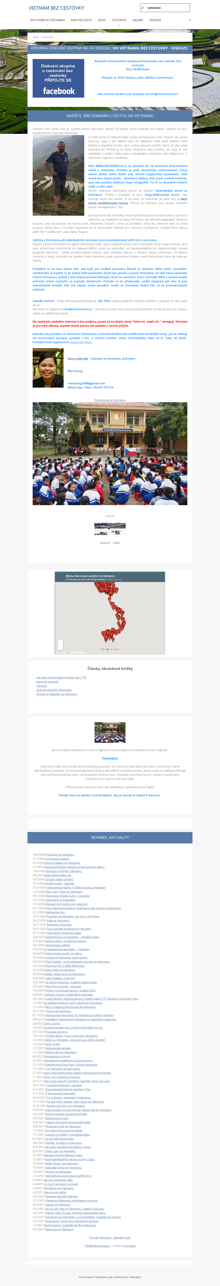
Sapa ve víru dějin (55, 1192)
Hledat (143, 8)
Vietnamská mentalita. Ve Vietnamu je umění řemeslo (79, 1015)
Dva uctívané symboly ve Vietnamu (69, 929)
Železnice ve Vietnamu (59, 1229)
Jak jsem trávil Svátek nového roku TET (61, 677)
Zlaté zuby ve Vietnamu (60, 1151)
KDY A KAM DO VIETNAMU (47, 20)
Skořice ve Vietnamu (58, 1172)
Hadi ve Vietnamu (58, 920)
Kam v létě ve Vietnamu (60, 970)
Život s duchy (52, 1023)
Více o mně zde (78, 358)
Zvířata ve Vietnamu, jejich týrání (66, 957)
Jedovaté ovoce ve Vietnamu (63, 1167)
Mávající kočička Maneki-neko (63, 1155)
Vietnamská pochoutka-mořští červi (68, 1176)
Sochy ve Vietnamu (59, 1011)
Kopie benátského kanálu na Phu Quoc (69, 1159)
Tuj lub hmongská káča (59, 1139)
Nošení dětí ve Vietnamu (61, 1052)
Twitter (116, 542)
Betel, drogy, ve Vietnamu (61, 1163)
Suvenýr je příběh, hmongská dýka (67, 1135)
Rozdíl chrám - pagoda (60, 883)
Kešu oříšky (53, 1044)
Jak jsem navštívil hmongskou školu (68, 1147)
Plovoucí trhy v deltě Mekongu (64, 966)
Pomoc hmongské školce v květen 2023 (70, 990)
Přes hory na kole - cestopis (63, 986)
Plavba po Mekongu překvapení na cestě (71, 1200)
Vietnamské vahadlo (58, 1048)
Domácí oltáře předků (59, 879)
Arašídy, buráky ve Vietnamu (63, 1143)
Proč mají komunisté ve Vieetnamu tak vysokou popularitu (83, 908)
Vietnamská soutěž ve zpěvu (63, 953)
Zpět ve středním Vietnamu (54, 690)
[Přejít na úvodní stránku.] (56, 8)
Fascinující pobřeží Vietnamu (63, 871)
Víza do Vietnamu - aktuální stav (110, 1238)
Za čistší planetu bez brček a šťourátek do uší (73, 1027)
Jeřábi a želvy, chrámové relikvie (65, 941)
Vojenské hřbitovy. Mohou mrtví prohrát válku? (74, 867)
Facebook (105, 542)
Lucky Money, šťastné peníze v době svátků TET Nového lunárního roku (91, 999)
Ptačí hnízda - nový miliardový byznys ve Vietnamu (77, 962)
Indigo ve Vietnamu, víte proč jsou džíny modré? (75, 1040)
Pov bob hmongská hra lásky (64, 1130)
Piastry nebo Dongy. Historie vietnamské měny (75, 1213)
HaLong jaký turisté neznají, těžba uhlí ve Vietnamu (78, 1110)
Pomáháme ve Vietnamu (110, 400)
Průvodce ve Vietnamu (60, 855)
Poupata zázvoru (56, 1032)
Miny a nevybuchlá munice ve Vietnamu (70, 1007)
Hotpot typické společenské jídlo (66, 1114)
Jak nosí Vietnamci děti (58, 1180)
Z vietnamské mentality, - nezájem (67, 949)
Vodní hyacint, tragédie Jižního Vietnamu (70, 1225)
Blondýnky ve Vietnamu (59, 1188)
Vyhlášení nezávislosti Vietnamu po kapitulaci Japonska (80, 1019)
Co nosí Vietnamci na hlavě (61, 1184)
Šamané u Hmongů (59, 925)
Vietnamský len (55, 912)
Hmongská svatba (57, 859)
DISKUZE (155, 20)
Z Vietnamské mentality (60, 1093)
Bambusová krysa (56, 1118)
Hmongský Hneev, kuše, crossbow (67, 896)
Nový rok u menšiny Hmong (62, 1077)
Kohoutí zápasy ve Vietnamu (62, 863)
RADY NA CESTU (81, 20)
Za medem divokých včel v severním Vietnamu (73, 1003)
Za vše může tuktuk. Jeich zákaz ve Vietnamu (76, 1102)
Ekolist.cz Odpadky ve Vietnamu (56, 694)
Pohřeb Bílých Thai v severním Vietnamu (71, 1036)
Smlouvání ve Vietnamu (60, 900)
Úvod (35, 37)
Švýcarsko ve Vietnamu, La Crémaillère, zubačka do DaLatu (83, 1217)
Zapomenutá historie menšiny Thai (68, 1089)
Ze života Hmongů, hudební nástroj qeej (71, 982)
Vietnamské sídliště (57, 945)
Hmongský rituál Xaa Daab (64, 933)
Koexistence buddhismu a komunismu (68, 1060)
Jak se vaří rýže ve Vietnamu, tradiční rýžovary (74, 1209)
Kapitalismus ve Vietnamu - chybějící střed (72, 937)
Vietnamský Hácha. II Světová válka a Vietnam (76, 887)
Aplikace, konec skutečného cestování (68, 995)
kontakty (130, 1246)
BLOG (102, 20)
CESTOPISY (119, 20)
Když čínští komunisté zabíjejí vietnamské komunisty (77, 1073)
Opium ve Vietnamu (57, 1205)
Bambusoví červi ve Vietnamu (66, 1106)
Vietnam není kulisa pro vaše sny (66, 904)
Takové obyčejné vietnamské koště (68, 1122)
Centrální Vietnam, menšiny (64, 1085)
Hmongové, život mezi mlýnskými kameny (72, 1221)
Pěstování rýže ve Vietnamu (63, 1126)
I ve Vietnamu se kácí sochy (63, 1069)
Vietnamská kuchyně (57, 1056)
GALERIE (138, 20)
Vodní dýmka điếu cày (57, 875)
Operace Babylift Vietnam (61, 1196)
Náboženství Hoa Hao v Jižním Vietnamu (71, 1065)
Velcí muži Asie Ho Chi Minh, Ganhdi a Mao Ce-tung (76, 1081)
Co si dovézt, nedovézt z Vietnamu (69, 1097)
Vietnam (41, 686)
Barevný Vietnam (47, 682)
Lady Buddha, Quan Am (60, 978)
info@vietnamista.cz (97, 1246)
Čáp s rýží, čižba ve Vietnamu (63, 892)
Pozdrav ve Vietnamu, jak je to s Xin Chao (73, 916)
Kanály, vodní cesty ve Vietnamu (64, 974)
